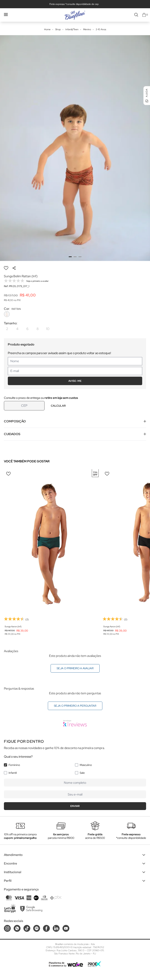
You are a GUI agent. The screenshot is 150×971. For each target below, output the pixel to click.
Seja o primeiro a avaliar (75, 668)
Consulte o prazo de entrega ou (41, 398)
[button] (70, 256)
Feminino (14, 765)
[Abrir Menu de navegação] (6, 14)
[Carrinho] (144, 15)
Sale (82, 773)
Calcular (58, 405)
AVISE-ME (75, 381)
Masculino (86, 765)
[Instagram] (7, 928)
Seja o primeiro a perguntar (75, 705)
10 (47, 328)
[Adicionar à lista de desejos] (6, 268)
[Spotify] (36, 928)
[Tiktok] (26, 928)
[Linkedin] (56, 928)
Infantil (13, 773)
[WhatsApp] (17, 928)
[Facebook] (46, 928)
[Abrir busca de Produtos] (136, 15)
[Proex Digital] (94, 964)
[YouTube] (65, 928)
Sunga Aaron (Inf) (13, 626)
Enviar (75, 806)
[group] (75, 148)
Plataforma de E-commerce (56, 964)
